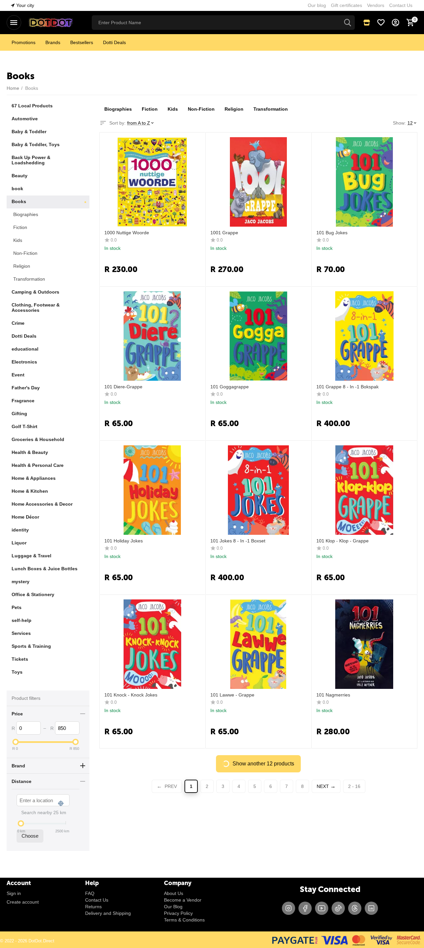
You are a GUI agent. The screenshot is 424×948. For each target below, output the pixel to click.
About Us (173, 893)
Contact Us (96, 900)
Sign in (14, 893)
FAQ (89, 893)
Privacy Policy (178, 913)
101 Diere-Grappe (123, 386)
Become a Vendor (182, 900)
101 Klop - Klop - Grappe (342, 540)
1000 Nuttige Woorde (126, 232)
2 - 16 (354, 786)
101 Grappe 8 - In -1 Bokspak (347, 386)
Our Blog (173, 906)
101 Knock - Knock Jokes (130, 694)
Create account (23, 902)
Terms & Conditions (184, 919)
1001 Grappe (224, 232)
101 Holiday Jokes (123, 540)
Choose (30, 836)
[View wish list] (381, 22)
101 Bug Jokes (331, 232)
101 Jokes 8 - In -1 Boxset (237, 540)
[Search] (347, 22)
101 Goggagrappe (229, 386)
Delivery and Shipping (108, 913)
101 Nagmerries (333, 694)
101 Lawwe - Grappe (232, 694)
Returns (93, 906)
